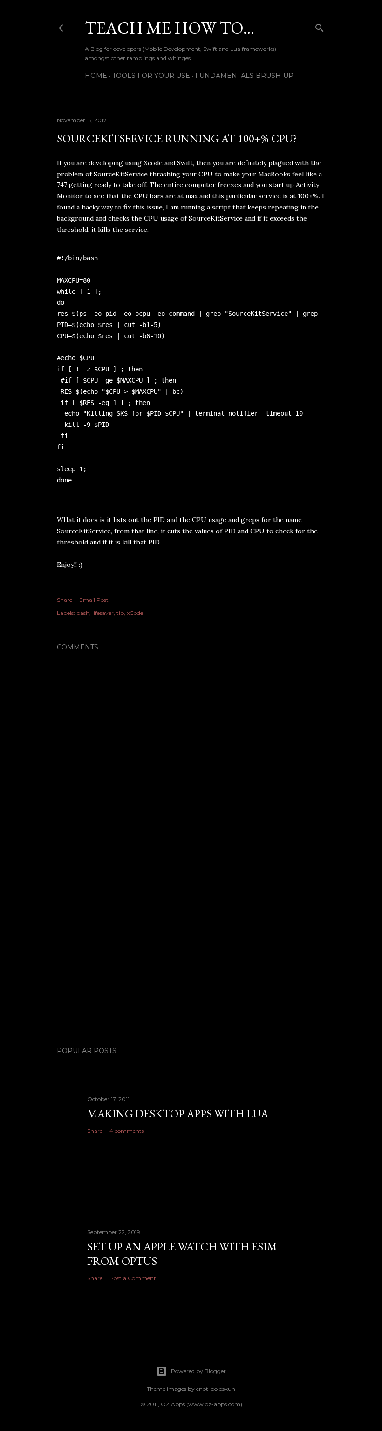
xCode (135, 612)
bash (82, 612)
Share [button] (64, 599)
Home (96, 75)
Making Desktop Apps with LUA (177, 1113)
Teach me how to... (169, 28)
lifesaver (103, 612)
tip (120, 612)
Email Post (94, 599)
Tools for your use (151, 75)
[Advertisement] (191, 958)
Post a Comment (132, 1278)
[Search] (319, 26)
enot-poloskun (215, 1388)
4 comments (126, 1130)
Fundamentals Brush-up (244, 75)
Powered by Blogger (198, 1371)
